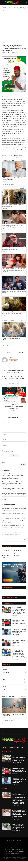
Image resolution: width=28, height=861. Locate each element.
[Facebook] (7, 840)
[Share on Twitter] (19, 352)
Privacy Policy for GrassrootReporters (14, 849)
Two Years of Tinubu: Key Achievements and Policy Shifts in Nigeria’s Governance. (19, 632)
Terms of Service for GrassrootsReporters (14, 851)
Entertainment (14, 672)
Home (3, 7)
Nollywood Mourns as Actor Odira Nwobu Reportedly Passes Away (19, 621)
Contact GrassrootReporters (14, 848)
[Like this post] (16, 352)
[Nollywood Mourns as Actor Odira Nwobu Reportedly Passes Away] (6, 622)
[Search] (23, 2)
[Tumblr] (15, 840)
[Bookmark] (26, 2)
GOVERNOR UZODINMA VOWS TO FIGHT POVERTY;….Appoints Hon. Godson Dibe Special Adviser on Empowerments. (13, 527)
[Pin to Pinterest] (20, 352)
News (14, 679)
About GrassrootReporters (14, 846)
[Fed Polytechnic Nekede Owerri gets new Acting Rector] (6, 643)
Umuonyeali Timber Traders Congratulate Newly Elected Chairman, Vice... (14, 406)
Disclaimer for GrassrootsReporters (14, 853)
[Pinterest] (13, 840)
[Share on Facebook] (17, 352)
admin (8, 52)
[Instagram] (11, 840)
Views (14, 689)
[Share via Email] (22, 352)
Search (3, 462)
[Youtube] (17, 840)
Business (14, 669)
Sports (14, 686)
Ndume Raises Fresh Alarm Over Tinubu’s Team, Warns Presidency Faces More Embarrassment (13, 489)
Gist (14, 676)
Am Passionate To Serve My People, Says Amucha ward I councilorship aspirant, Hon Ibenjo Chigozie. (13, 520)
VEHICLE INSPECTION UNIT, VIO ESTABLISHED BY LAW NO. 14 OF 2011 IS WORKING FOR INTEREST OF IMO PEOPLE (19, 610)
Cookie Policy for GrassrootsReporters (14, 855)
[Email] (20, 840)
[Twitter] (9, 840)
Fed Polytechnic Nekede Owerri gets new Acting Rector (18, 642)
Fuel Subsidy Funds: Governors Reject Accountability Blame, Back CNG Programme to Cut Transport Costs (14, 493)
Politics (14, 682)
